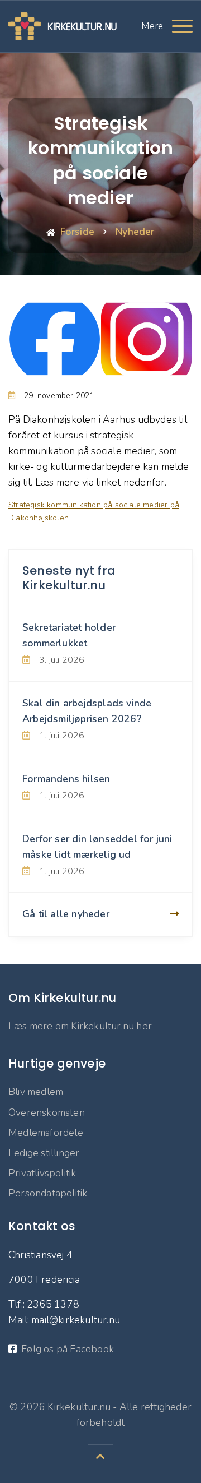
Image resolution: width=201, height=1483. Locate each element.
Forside (77, 231)
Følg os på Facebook (67, 1349)
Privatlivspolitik (42, 1173)
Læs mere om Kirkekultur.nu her (80, 1026)
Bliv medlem (35, 1091)
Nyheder (135, 231)
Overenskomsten (46, 1112)
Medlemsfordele (45, 1132)
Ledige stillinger (43, 1152)
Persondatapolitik (47, 1193)
